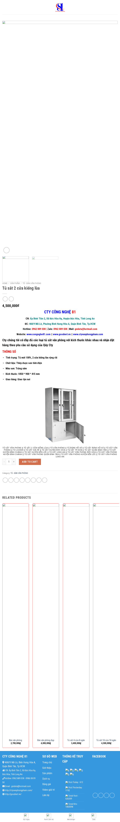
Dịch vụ (46, 778)
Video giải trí (48, 789)
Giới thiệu (46, 767)
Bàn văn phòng (15, 740)
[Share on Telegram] (44, 480)
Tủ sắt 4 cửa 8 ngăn (76, 740)
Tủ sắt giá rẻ (33, 450)
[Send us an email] (112, 795)
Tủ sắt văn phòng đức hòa (82, 452)
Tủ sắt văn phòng (11, 447)
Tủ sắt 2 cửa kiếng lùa (36, 447)
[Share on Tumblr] (39, 480)
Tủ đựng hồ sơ (74, 447)
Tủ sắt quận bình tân (96, 450)
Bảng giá (46, 784)
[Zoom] (6, 250)
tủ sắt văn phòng (54, 340)
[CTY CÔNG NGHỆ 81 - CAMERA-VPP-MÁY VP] (60, 7)
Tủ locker (18, 450)
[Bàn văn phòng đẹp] (46, 620)
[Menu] (4, 7)
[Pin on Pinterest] (27, 480)
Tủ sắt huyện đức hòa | (54, 450)
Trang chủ (47, 762)
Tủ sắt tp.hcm (75, 450)
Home (4, 283)
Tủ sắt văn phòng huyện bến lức (78, 454)
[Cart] (116, 7)
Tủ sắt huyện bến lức (35, 452)
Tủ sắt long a (56, 452)
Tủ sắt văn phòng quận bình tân (41, 454)
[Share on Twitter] (16, 480)
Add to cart (30, 461)
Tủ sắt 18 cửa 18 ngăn (106, 740)
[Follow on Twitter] (106, 795)
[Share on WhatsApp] (5, 480)
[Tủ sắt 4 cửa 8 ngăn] (76, 620)
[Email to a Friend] (22, 480)
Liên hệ (45, 795)
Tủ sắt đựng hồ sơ (94, 447)
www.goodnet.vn (62, 334)
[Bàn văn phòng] (15, 620)
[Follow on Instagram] (100, 795)
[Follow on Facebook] (95, 795)
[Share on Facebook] (10, 480)
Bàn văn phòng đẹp (45, 740)
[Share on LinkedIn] (33, 480)
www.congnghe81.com (38, 334)
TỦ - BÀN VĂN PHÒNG (32, 283)
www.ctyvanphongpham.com (88, 334)
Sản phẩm (15, 283)
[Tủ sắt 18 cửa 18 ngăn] (106, 620)
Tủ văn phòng (57, 447)
